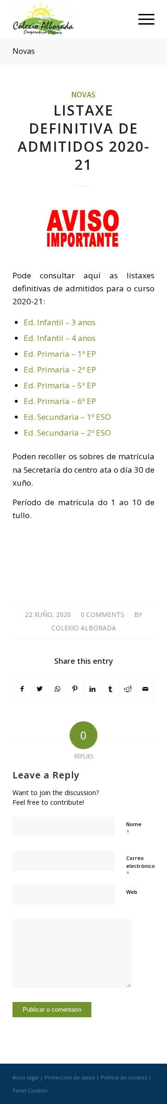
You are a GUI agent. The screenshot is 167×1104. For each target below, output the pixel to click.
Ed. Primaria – (50, 369)
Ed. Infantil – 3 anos (60, 322)
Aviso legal (26, 1077)
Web (131, 891)
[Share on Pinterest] (75, 688)
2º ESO (99, 432)
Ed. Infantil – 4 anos (60, 338)
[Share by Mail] (145, 688)
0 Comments (102, 614)
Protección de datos (70, 1077)
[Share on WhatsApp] (57, 688)
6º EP (86, 401)
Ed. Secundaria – (55, 416)
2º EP (86, 369)
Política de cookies (124, 1077)
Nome (133, 828)
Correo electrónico (140, 866)
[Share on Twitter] (39, 688)
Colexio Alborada (83, 627)
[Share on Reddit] (127, 688)
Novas (24, 51)
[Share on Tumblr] (110, 688)
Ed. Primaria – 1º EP (60, 353)
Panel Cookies (30, 1090)
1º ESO (99, 416)
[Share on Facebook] (22, 688)
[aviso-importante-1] (83, 230)
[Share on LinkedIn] (92, 688)
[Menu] (141, 19)
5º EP (86, 385)
